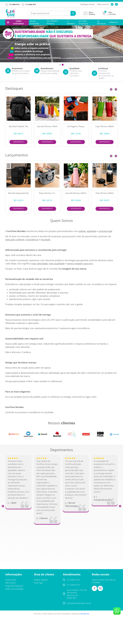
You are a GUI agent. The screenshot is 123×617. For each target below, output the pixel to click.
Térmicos (113, 22)
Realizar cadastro (41, 580)
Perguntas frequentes (14, 586)
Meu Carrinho (112, 13)
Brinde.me (85, 614)
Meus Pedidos (92, 13)
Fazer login (38, 583)
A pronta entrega (52, 22)
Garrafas (71, 23)
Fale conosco (103, 4)
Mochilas (101, 23)
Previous (111, 89)
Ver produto (18, 142)
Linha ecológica (83, 22)
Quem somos (10, 580)
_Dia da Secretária (34, 22)
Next (116, 89)
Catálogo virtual (87, 4)
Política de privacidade (14, 589)
